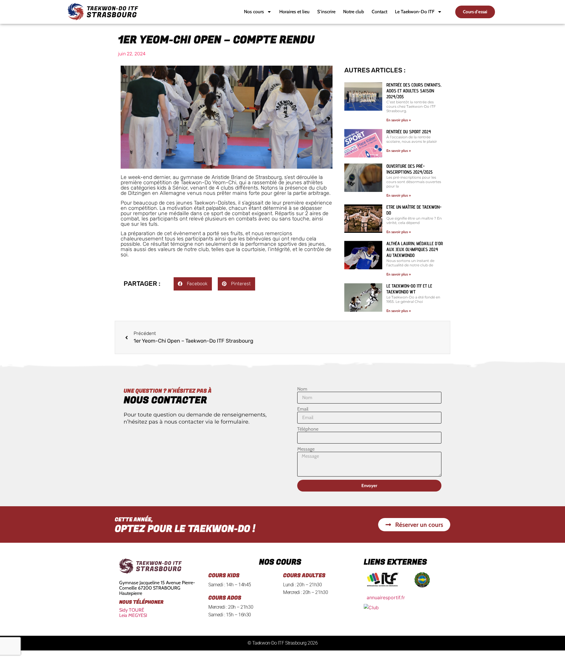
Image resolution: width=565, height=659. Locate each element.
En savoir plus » (398, 120)
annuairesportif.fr (386, 597)
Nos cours (254, 11)
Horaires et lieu (294, 11)
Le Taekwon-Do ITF (414, 11)
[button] (193, 284)
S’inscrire (326, 11)
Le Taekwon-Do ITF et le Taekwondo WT (409, 289)
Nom (302, 389)
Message (306, 449)
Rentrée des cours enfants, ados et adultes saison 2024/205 (413, 90)
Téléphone (307, 429)
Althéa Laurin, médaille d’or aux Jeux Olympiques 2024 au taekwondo (414, 249)
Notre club (353, 11)
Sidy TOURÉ (131, 610)
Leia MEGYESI (133, 615)
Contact (379, 11)
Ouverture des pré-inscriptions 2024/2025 (409, 169)
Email (302, 409)
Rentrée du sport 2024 (408, 132)
